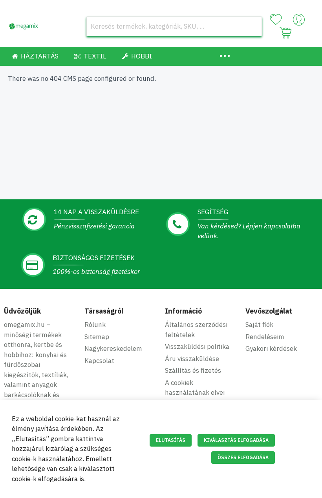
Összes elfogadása (243, 457)
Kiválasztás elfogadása (236, 440)
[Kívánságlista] (276, 20)
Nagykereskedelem (113, 348)
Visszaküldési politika (197, 346)
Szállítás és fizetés (193, 370)
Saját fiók (259, 324)
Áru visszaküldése (192, 358)
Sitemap (96, 336)
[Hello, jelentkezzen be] (299, 21)
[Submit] (252, 26)
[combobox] (174, 26)
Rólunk (95, 324)
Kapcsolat (99, 360)
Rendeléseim (264, 336)
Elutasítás (170, 440)
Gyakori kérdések (271, 348)
